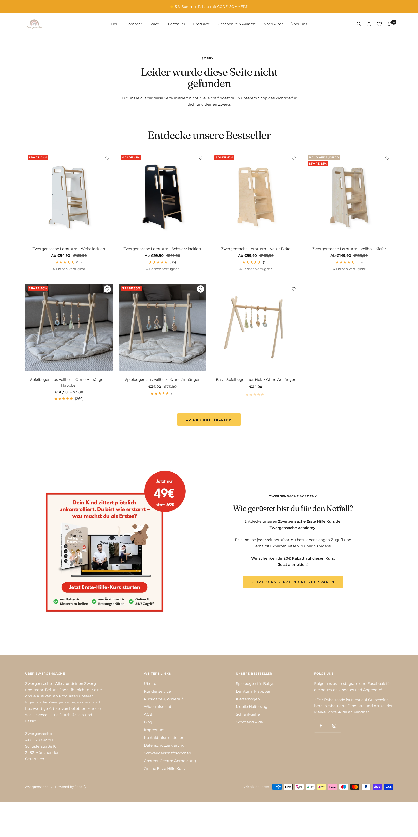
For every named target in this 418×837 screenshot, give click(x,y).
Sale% (155, 24)
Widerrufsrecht (157, 706)
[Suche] (359, 24)
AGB (148, 714)
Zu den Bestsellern (209, 419)
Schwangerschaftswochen (167, 753)
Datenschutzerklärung (164, 745)
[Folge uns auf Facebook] (321, 725)
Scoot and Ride (249, 722)
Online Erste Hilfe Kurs (164, 768)
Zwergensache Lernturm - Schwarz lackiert (162, 248)
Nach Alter (273, 24)
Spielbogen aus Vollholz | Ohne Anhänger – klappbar (69, 382)
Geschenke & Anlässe (237, 24)
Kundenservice (157, 691)
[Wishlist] (379, 24)
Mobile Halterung (251, 706)
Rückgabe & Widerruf (163, 699)
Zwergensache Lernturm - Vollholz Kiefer (349, 248)
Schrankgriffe (248, 714)
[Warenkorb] (390, 24)
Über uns (299, 24)
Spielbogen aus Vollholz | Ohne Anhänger (162, 379)
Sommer (134, 24)
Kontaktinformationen (164, 737)
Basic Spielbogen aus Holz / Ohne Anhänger (255, 379)
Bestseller (176, 24)
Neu (115, 24)
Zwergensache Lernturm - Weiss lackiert (68, 248)
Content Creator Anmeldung (170, 760)
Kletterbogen (248, 699)
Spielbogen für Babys (255, 683)
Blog (148, 722)
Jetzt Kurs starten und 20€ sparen (293, 582)
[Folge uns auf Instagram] (334, 725)
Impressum (154, 729)
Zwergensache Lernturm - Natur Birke (255, 248)
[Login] (369, 24)
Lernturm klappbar (253, 691)
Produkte (201, 24)
